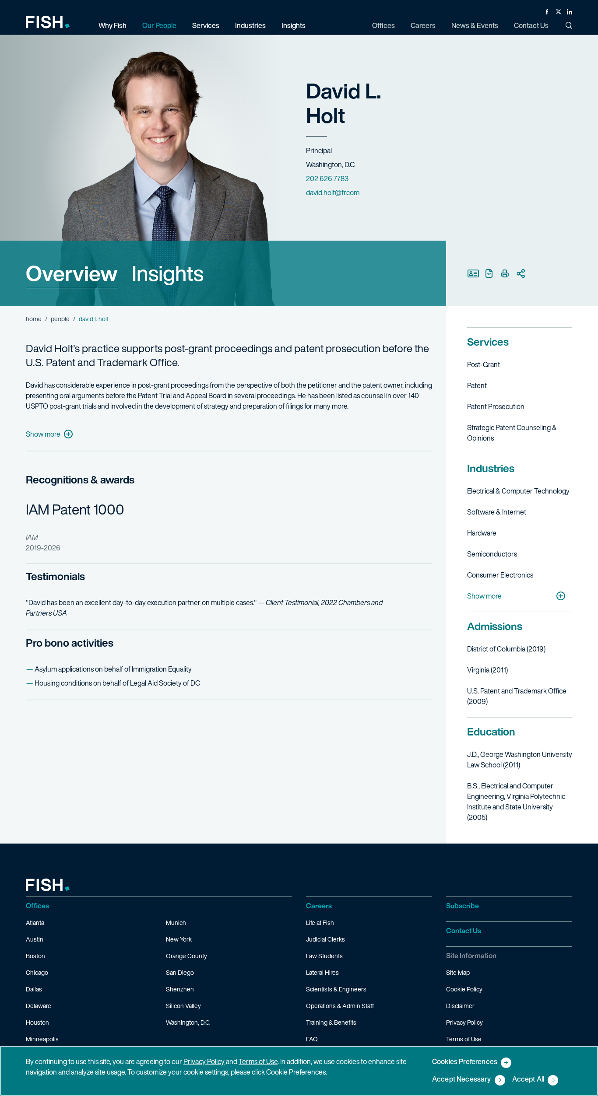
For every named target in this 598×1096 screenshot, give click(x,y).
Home (34, 318)
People (60, 318)
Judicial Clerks (325, 939)
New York (179, 939)
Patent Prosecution (495, 406)
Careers (319, 905)
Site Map (458, 972)
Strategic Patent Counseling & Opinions (512, 432)
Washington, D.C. (188, 1022)
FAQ (312, 1038)
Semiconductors (492, 554)
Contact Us (463, 930)
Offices (37, 905)
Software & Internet (496, 512)
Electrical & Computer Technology (518, 491)
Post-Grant (483, 364)
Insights (168, 273)
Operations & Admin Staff (340, 1005)
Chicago (37, 972)
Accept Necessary (461, 1079)
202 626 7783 (327, 178)
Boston (35, 955)
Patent (477, 385)
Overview (72, 273)
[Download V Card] (473, 273)
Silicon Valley (183, 1005)
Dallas (34, 989)
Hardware (481, 533)
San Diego (180, 972)
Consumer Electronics (500, 575)
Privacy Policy (464, 1022)
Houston (37, 1022)
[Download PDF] (489, 273)
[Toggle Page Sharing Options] (520, 273)
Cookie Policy (464, 989)
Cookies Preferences (464, 1062)
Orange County (186, 955)
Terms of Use (464, 1038)
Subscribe (462, 905)
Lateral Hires (322, 972)
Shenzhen (180, 989)
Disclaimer (460, 1005)
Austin (34, 939)
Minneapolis (42, 1038)
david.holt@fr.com (332, 192)
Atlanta (35, 922)
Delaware (38, 1005)
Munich (176, 922)
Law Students (324, 955)
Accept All (528, 1079)
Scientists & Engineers (336, 989)
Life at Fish (320, 922)
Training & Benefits (331, 1022)
